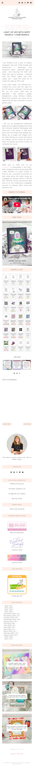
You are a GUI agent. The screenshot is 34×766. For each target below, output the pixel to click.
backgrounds (22, 25)
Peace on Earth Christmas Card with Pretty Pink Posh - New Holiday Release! (17, 728)
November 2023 (10, 616)
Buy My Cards (17, 498)
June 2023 (8, 625)
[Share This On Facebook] (14, 373)
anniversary (10, 25)
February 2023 (9, 633)
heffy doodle (15, 27)
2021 (6, 639)
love (21, 29)
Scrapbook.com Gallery (17, 494)
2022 (7, 637)
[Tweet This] (17, 373)
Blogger (21, 749)
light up (14, 29)
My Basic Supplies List (17, 489)
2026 (7, 606)
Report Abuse (17, 754)
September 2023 (10, 619)
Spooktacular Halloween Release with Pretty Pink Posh (17, 696)
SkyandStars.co (17, 764)
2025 (6, 608)
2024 (7, 610)
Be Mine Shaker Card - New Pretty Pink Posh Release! (17, 664)
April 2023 (8, 629)
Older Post (27, 424)
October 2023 (9, 617)
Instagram (6, 167)
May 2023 (7, 627)
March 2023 (8, 631)
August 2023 (9, 621)
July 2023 (7, 623)
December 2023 (10, 614)
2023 (7, 612)
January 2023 (9, 635)
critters (5, 27)
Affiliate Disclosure (17, 484)
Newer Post (7, 424)
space (26, 29)
